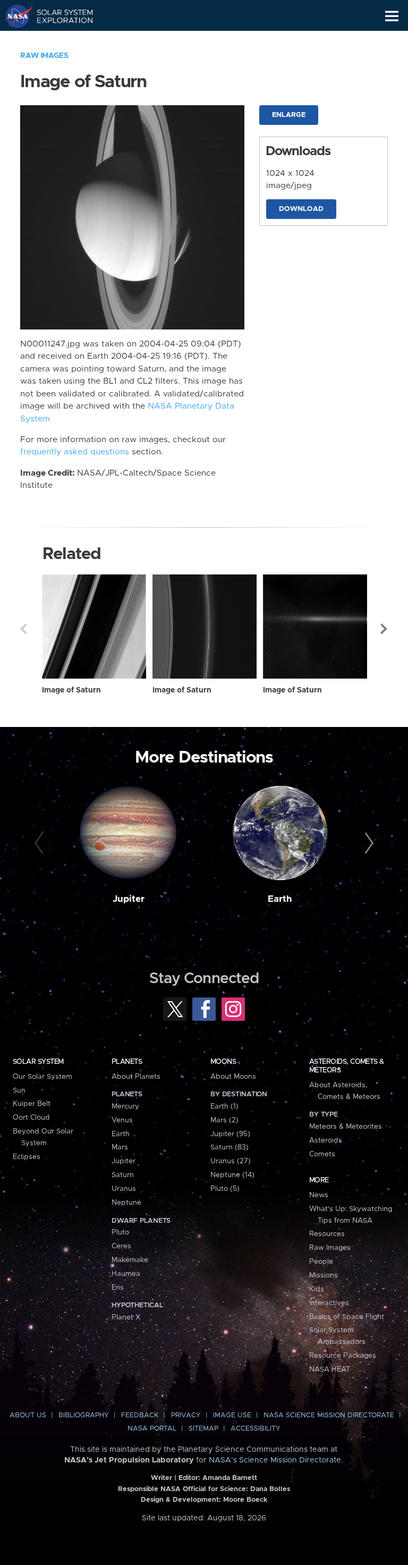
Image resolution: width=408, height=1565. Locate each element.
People (321, 1261)
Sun (19, 1090)
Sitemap (203, 1428)
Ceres (121, 1246)
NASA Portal (152, 1428)
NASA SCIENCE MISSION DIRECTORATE (329, 1415)
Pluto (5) (225, 1188)
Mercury (125, 1106)
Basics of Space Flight (346, 1317)
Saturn (123, 1175)
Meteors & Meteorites (345, 1126)
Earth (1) (224, 1106)
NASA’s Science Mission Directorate (275, 1460)
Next (385, 628)
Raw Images (44, 56)
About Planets (136, 1076)
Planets (127, 1061)
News (318, 1195)
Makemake (130, 1260)
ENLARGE (288, 115)
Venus (122, 1120)
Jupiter (128, 899)
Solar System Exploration (59, 16)
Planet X (126, 1317)
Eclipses (26, 1157)
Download (301, 209)
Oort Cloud (31, 1117)
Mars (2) (224, 1120)
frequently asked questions (74, 452)
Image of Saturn (71, 690)
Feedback (139, 1415)
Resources (327, 1234)
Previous (23, 628)
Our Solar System (42, 1076)
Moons (223, 1061)
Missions (323, 1275)
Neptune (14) (232, 1175)
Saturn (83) (229, 1147)
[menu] (392, 16)
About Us (28, 1415)
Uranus (124, 1188)
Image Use (232, 1415)
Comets (322, 1154)
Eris (118, 1287)
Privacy (186, 1415)
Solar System (38, 1061)
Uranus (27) (230, 1161)
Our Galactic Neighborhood (59, 40)
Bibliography (83, 1415)
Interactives (329, 1303)
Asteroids (325, 1140)
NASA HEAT (329, 1369)
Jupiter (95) (230, 1134)
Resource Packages (342, 1355)
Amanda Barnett (229, 1478)
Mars (120, 1147)
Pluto (120, 1232)
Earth (280, 899)
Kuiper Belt (31, 1103)
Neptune (126, 1202)
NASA (14, 16)
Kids (316, 1289)
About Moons (233, 1076)
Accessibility (255, 1428)
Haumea (126, 1274)
